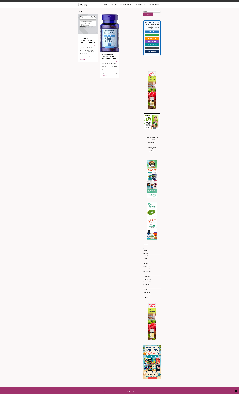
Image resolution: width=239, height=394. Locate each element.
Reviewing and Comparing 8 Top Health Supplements (109, 56)
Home (105, 4)
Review (112, 73)
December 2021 (147, 295)
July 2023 (145, 289)
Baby (145, 4)
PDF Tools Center (152, 41)
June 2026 (145, 250)
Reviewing (91, 56)
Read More (82, 59)
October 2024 (146, 269)
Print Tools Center (152, 44)
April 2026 (145, 256)
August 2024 (146, 274)
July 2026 (145, 248)
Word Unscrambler (152, 48)
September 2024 (147, 271)
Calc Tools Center (152, 35)
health (87, 56)
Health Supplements (84, 35)
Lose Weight (113, 4)
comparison (104, 73)
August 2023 (146, 287)
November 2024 (147, 266)
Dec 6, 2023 (82, 45)
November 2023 (147, 282)
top (95, 56)
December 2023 (147, 279)
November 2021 (147, 297)
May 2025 (145, 261)
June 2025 (145, 258)
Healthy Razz (82, 4)
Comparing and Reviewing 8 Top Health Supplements (87, 40)
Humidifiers (138, 4)
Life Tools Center (152, 51)
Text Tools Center (152, 31)
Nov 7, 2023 (104, 61)
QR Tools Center (152, 38)
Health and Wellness (126, 4)
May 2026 (145, 253)
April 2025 (145, 263)
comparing (82, 56)
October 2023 (146, 284)
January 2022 (146, 292)
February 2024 (146, 276)
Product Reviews (154, 4)
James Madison (90, 45)
